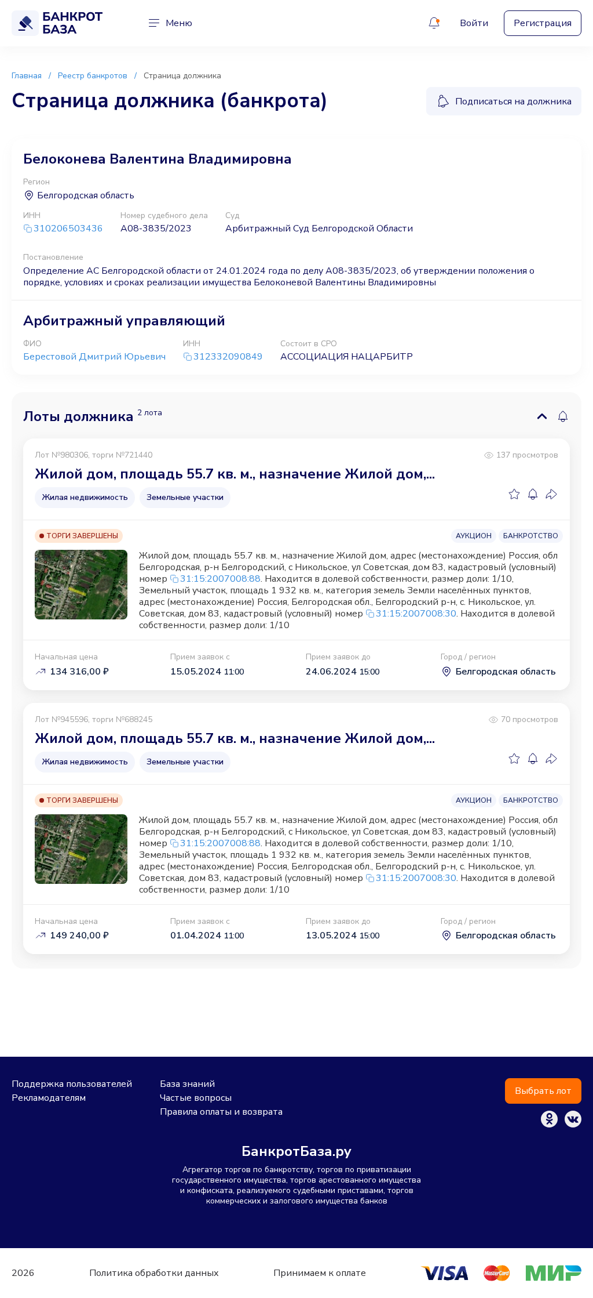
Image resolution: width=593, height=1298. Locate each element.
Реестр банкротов (92, 75)
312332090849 (228, 357)
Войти (474, 23)
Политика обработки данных (154, 1273)
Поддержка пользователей (72, 1084)
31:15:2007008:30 (416, 613)
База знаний (187, 1084)
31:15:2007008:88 (220, 578)
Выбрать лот (543, 1091)
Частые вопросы (196, 1098)
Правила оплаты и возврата (221, 1112)
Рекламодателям (49, 1098)
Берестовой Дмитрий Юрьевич (94, 356)
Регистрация (543, 23)
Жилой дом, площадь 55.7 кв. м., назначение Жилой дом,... (235, 474)
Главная (27, 75)
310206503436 (68, 229)
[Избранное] (514, 494)
